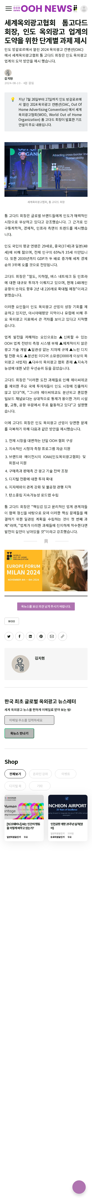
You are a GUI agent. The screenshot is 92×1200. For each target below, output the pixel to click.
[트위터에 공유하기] (8, 636)
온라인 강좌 (40, 774)
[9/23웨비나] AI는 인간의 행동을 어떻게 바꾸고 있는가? (23, 826)
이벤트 (65, 774)
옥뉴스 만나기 (19, 733)
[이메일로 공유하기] (51, 636)
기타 (40, 786)
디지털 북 (15, 786)
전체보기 (15, 774)
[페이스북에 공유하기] (19, 636)
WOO (11, 621)
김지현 (40, 658)
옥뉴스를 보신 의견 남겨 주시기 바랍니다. (46, 606)
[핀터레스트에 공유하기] (41, 636)
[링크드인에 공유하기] (30, 636)
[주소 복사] (62, 636)
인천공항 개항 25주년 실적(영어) (66, 826)
